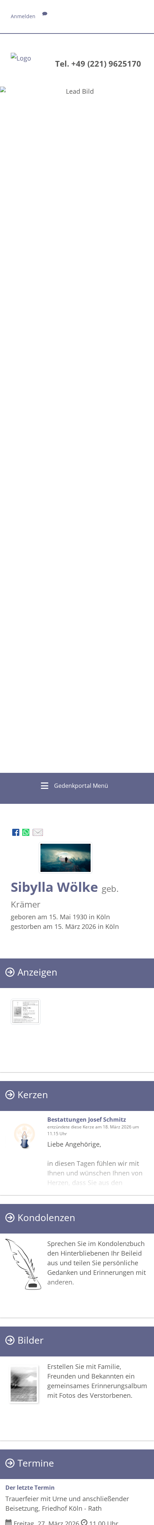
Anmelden (23, 16)
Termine (36, 1463)
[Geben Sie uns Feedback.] (44, 16)
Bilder (31, 1340)
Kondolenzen (46, 1217)
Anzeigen (37, 972)
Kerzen (33, 1095)
